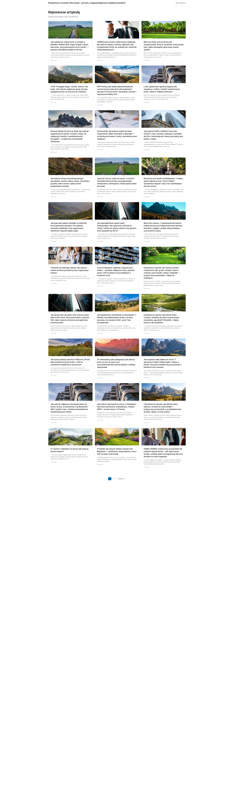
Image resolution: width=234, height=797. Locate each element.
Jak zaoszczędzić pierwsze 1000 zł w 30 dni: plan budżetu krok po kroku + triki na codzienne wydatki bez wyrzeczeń (70, 362)
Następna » (121, 478)
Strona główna (181, 3)
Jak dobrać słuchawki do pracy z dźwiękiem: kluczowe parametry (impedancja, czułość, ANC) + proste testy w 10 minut (116, 406)
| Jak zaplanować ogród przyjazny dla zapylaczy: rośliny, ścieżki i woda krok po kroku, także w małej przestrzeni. (162, 89)
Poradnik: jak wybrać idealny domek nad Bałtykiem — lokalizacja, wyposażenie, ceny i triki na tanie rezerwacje (117, 451)
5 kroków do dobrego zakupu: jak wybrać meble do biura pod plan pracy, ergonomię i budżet (70, 270)
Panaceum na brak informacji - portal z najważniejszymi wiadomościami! (86, 3)
